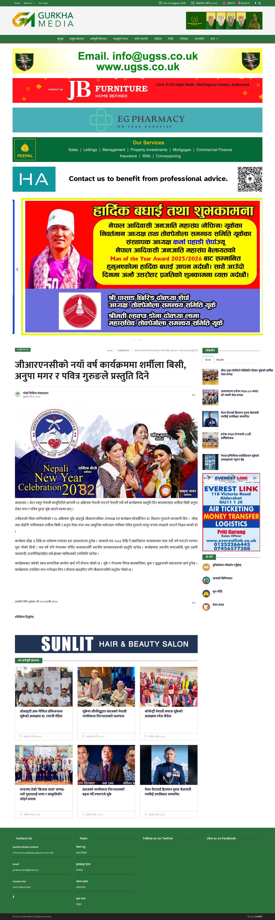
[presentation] (17, 269)
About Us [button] (28, 3)
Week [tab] (208, 360)
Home (17, 3)
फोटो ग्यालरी (141, 38)
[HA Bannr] (137, 179)
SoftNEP (258, 916)
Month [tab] (220, 360)
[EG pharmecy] (137, 120)
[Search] (260, 3)
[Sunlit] (106, 644)
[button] (133, 339)
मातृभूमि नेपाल (120, 38)
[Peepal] (137, 149)
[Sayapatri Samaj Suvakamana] (137, 266)
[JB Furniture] (137, 90)
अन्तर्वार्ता (199, 38)
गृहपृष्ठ (60, 38)
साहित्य (158, 38)
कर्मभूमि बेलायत (98, 38)
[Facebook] (256, 3)
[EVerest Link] (231, 512)
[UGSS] (137, 60)
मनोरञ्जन (184, 38)
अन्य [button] (213, 38)
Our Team (43, 3)
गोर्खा (170, 38)
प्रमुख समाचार (77, 38)
